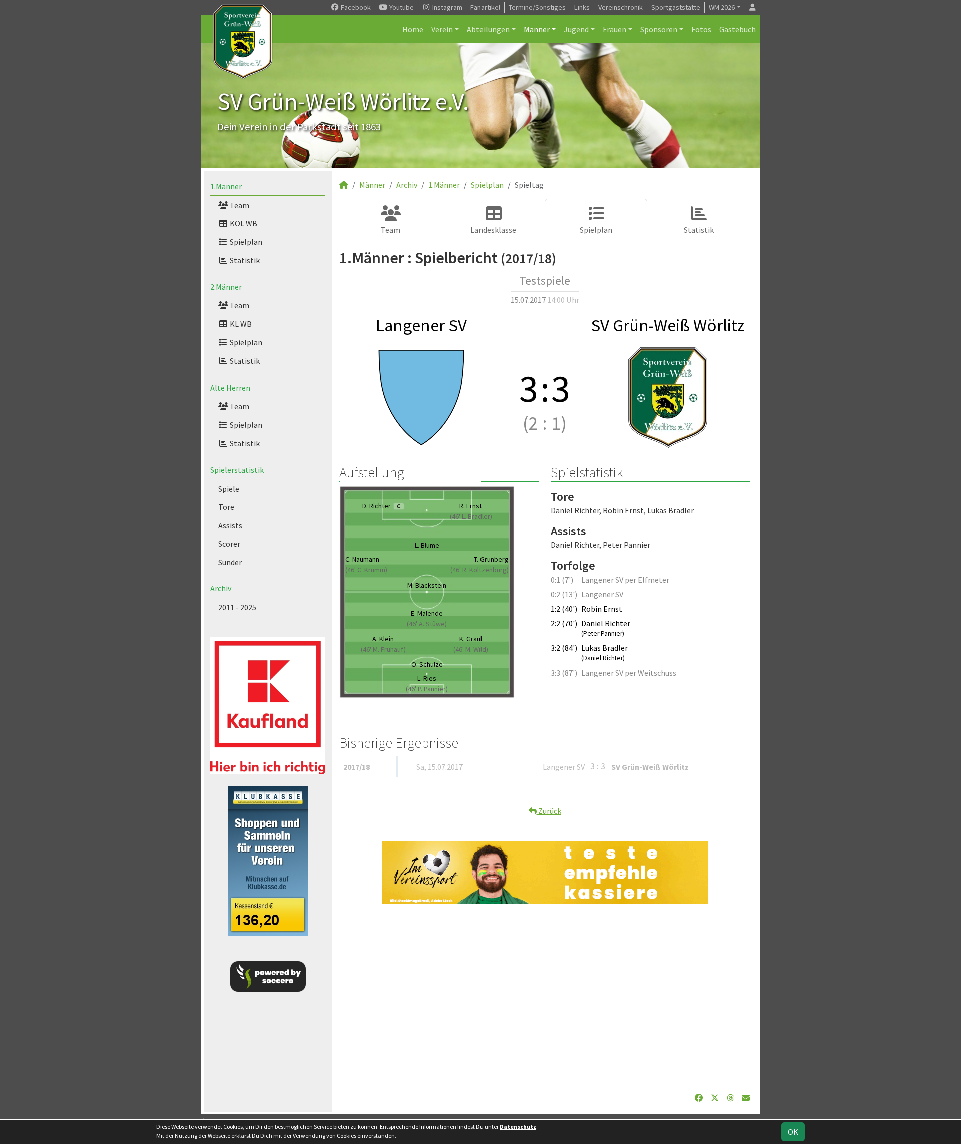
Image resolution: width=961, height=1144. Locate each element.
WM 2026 (722, 7)
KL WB (240, 324)
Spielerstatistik (237, 470)
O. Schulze (427, 664)
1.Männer (226, 186)
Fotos (701, 29)
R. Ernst (470, 505)
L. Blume (427, 545)
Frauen (614, 29)
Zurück (549, 811)
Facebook (355, 7)
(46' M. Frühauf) (383, 649)
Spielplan (245, 242)
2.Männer (226, 287)
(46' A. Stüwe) (427, 623)
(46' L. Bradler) (471, 516)
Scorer (229, 544)
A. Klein (383, 638)
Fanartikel (485, 7)
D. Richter (381, 505)
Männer (537, 29)
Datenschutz (518, 1126)
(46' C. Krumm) (366, 569)
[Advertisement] (544, 998)
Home (412, 29)
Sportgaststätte (675, 7)
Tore (226, 507)
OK (793, 1132)
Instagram (446, 7)
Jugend (576, 29)
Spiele (228, 489)
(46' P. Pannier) (427, 688)
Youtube (401, 7)
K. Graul (470, 638)
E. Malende (427, 613)
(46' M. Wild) (470, 649)
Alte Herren (230, 388)
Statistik (244, 260)
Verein (442, 29)
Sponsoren (658, 29)
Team (238, 205)
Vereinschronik (620, 7)
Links (582, 7)
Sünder (230, 562)
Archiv (220, 588)
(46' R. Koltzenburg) (479, 569)
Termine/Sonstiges (537, 7)
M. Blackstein (426, 585)
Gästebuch (737, 29)
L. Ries (426, 678)
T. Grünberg (491, 559)
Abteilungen (488, 29)
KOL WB (242, 223)
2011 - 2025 (237, 607)
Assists (230, 525)
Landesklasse (493, 230)
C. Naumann (362, 559)
